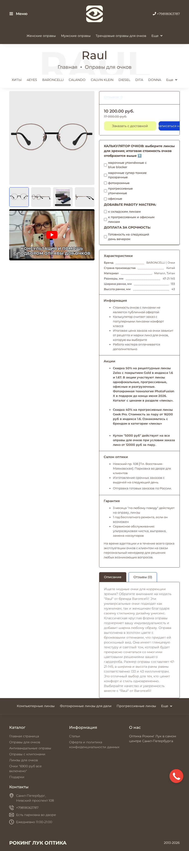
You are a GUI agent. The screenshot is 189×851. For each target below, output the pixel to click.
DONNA (154, 80)
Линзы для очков (23, 760)
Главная (67, 67)
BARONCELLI (53, 80)
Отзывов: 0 (113, 97)
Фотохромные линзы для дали (86, 706)
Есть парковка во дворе (36, 815)
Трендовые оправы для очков (121, 36)
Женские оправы (41, 36)
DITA (139, 80)
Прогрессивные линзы (136, 706)
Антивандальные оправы (30, 748)
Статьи (74, 736)
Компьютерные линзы (36, 706)
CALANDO (77, 80)
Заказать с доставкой (130, 126)
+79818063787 (168, 14)
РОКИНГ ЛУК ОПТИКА (38, 843)
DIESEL (124, 80)
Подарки (16, 777)
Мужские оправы (76, 36)
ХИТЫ (17, 80)
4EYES (32, 80)
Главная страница (24, 736)
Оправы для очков (108, 67)
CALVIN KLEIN (102, 80)
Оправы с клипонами (27, 754)
